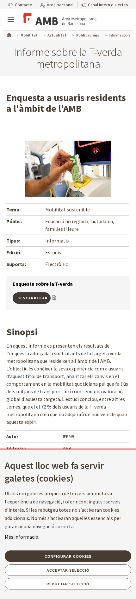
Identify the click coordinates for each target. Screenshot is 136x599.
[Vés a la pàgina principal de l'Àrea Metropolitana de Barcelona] (59, 20)
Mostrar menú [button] (10, 14)
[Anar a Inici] (8, 34)
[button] (20, 4)
